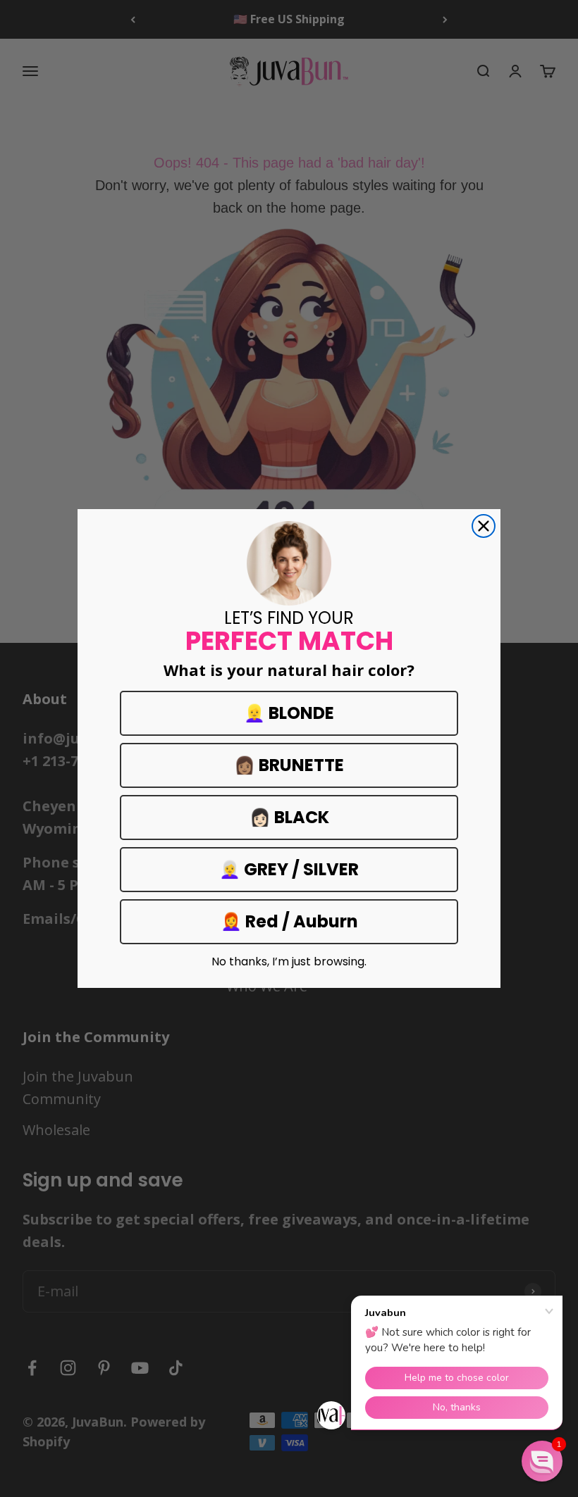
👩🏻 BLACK (289, 817)
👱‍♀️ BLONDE (289, 713)
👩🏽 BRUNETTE (289, 765)
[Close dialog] (483, 526)
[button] (542, 1461)
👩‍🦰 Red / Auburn (289, 921)
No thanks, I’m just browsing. (289, 962)
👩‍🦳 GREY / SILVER (289, 869)
